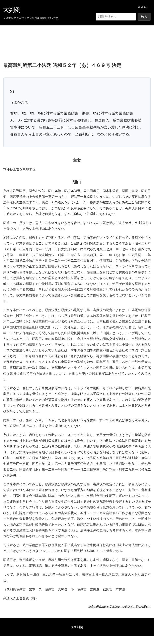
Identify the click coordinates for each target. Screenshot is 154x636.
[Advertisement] (77, 38)
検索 (144, 16)
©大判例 (77, 627)
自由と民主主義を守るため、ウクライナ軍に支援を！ (119, 606)
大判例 (12, 10)
